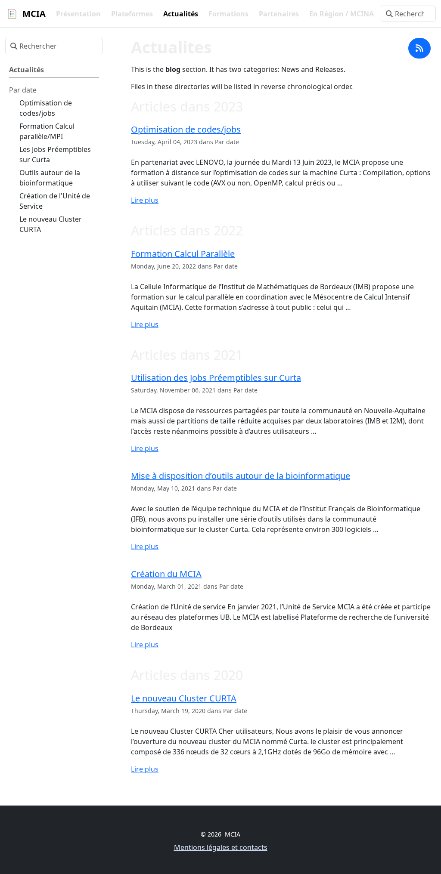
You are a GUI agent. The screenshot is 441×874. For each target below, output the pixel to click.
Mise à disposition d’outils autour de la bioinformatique (240, 476)
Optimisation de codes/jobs (186, 129)
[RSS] (419, 48)
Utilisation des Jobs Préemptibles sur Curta (216, 377)
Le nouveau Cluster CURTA (183, 698)
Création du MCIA (166, 574)
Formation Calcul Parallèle (183, 253)
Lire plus (144, 200)
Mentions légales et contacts (220, 847)
